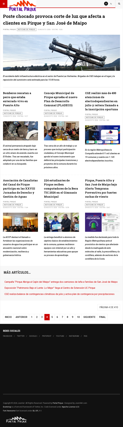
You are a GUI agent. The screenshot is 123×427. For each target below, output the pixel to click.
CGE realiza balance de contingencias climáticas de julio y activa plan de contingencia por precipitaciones (59, 294)
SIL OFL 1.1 (37, 411)
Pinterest (46, 336)
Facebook (7, 336)
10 (78, 317)
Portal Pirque (58, 403)
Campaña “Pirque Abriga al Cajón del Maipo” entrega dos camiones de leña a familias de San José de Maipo (61, 281)
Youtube (60, 336)
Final (102, 317)
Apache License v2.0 (70, 407)
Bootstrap (7, 407)
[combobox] (119, 4)
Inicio (8, 317)
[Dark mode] (111, 4)
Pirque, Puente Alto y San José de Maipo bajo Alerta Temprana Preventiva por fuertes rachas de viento (101, 188)
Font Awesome (9, 411)
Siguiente (89, 317)
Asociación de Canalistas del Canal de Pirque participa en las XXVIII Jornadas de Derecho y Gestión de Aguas (20, 188)
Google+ (33, 336)
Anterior (21, 317)
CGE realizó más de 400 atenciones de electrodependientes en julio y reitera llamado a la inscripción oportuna (101, 101)
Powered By (16, 419)
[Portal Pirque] (22, 4)
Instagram (74, 336)
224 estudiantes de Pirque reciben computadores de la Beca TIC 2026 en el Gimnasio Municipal (61, 188)
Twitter (20, 336)
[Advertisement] (61, 366)
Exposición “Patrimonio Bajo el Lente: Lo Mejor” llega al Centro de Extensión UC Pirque (49, 287)
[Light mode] (106, 4)
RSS (85, 336)
